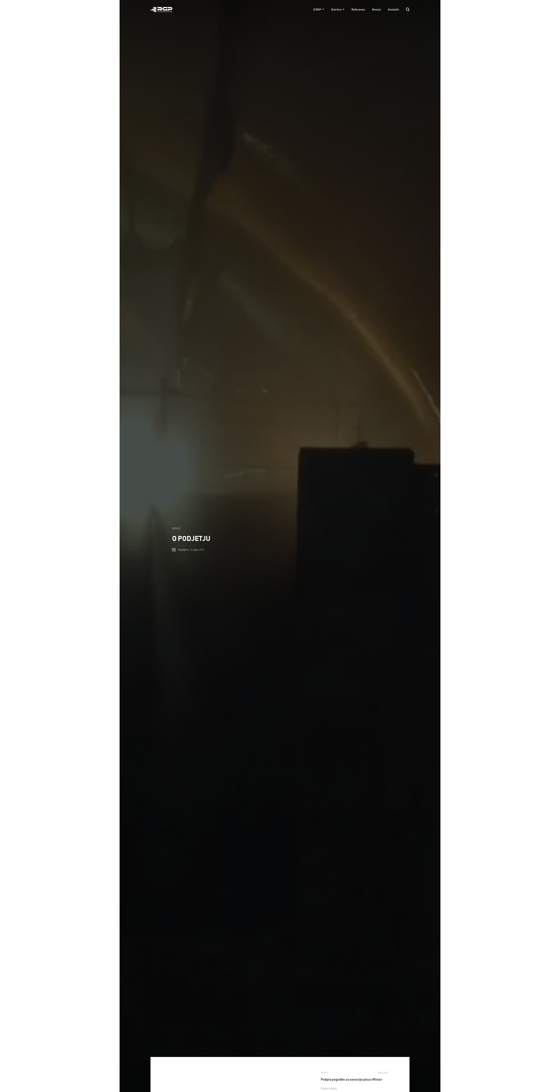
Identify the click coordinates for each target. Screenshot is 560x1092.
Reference (358, 9)
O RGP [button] (317, 9)
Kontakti (393, 9)
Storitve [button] (336, 9)
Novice (376, 9)
